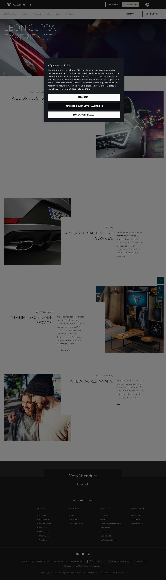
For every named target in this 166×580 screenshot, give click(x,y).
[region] (84, 90)
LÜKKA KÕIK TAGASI (84, 115)
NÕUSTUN (83, 97)
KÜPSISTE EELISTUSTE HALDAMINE (84, 106)
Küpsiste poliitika (81, 89)
